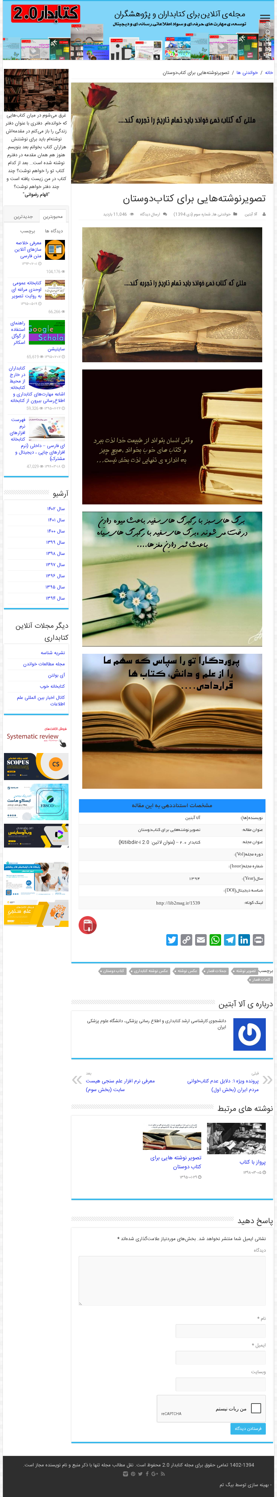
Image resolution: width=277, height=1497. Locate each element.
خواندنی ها (247, 73)
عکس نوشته (187, 971)
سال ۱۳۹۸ (55, 554)
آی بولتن (56, 675)
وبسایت (258, 1372)
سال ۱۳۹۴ (55, 599)
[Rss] (163, 1474)
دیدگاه (260, 1251)
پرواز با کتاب (252, 1162)
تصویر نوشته (246, 971)
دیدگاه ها (54, 231)
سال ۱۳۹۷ (55, 565)
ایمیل (259, 1345)
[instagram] (125, 1474)
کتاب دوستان (114, 971)
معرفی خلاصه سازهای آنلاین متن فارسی (27, 249)
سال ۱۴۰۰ (56, 531)
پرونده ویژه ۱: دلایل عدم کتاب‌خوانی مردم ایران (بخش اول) (223, 1082)
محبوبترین (53, 217)
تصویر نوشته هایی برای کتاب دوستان (175, 1163)
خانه (269, 73)
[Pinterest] (133, 1474)
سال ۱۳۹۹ (55, 543)
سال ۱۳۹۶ (55, 576)
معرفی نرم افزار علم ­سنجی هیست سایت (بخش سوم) (120, 1082)
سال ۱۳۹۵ (55, 587)
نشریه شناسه (53, 653)
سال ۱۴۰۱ (56, 520)
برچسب (27, 231)
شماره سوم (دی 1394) (192, 214)
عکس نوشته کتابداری (151, 971)
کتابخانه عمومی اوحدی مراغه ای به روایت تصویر (26, 289)
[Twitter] (140, 1474)
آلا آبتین (251, 214)
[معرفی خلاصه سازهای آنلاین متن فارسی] (55, 250)
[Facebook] (147, 1474)
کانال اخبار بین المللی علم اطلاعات (41, 701)
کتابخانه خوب (52, 687)
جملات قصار (216, 971)
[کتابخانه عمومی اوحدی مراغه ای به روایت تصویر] (55, 290)
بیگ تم (227, 1485)
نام (261, 1319)
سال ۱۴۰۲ (56, 509)
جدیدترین (23, 217)
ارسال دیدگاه (150, 214)
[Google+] (155, 1474)
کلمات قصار (261, 980)
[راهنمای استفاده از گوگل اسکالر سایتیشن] (47, 332)
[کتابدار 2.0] (138, 30)
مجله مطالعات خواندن (44, 664)
